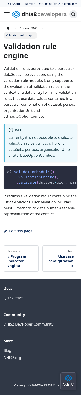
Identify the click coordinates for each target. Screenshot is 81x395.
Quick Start (13, 297)
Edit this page (20, 230)
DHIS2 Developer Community (28, 324)
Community (69, 4)
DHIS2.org (13, 4)
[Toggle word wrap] (64, 171)
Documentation (47, 4)
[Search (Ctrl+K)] (73, 14)
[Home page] (8, 28)
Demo (29, 4)
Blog (7, 350)
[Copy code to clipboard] (72, 171)
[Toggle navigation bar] (7, 14)
